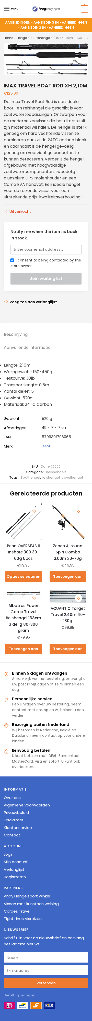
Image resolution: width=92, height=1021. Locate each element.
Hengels (23, 38)
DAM (46, 446)
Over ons (12, 797)
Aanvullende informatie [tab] (27, 347)
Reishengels (42, 38)
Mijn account (16, 861)
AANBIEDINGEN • (47, 22)
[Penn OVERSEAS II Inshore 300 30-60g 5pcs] (23, 521)
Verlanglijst (14, 869)
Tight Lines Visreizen (23, 918)
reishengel (51, 477)
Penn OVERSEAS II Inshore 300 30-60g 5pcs (23, 552)
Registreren (15, 877)
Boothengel (30, 477)
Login (9, 854)
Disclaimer (13, 820)
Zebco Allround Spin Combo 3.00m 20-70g (68, 552)
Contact (12, 835)
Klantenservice (18, 827)
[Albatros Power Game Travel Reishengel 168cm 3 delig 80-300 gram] (23, 595)
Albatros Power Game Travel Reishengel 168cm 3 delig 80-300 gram (23, 618)
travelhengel (72, 477)
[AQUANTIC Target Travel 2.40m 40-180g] (68, 596)
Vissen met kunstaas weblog (31, 903)
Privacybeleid (16, 812)
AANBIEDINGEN (61, 27)
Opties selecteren (23, 576)
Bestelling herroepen (19, 995)
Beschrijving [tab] (16, 334)
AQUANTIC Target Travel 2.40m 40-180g (68, 615)
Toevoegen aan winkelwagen (68, 578)
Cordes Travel (17, 911)
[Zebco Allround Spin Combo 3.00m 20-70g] (68, 521)
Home (8, 38)
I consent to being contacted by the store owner (45, 263)
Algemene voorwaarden (27, 805)
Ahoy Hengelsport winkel (27, 896)
